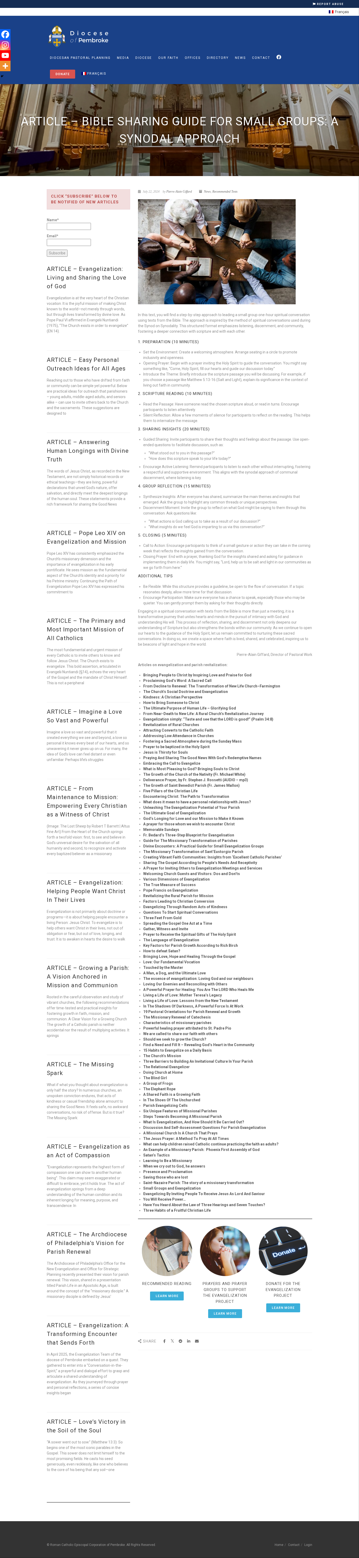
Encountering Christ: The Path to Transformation (186, 796)
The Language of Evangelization (171, 940)
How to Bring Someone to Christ (171, 703)
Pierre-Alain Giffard (179, 191)
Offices (193, 58)
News (240, 58)
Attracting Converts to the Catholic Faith (178, 730)
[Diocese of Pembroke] (79, 36)
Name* (53, 220)
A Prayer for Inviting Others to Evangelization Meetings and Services (202, 868)
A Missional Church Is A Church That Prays (180, 1133)
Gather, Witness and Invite (165, 929)
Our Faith (168, 58)
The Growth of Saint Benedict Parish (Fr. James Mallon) (191, 785)
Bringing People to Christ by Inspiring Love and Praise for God (197, 675)
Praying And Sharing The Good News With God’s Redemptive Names (202, 758)
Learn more (167, 1296)
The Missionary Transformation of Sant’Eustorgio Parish (193, 852)
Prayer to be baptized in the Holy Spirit (176, 747)
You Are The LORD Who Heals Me (225, 990)
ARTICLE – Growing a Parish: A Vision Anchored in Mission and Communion (88, 977)
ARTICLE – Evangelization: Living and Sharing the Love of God (86, 278)
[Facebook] (5, 34)
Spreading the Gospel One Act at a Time (177, 923)
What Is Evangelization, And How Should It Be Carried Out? (193, 1122)
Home (279, 1545)
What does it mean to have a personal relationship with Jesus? (197, 802)
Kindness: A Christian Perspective (172, 697)
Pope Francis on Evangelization (170, 890)
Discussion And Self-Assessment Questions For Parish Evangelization (204, 1127)
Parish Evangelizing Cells (165, 1105)
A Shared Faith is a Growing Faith (171, 1094)
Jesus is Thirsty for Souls (165, 752)
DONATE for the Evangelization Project (283, 1289)
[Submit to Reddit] (180, 1341)
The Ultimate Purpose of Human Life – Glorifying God (189, 708)
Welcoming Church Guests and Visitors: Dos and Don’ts (191, 874)
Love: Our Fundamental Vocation (171, 962)
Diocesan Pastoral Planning (80, 58)
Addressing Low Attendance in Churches (178, 736)
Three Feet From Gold (162, 918)
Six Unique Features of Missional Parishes (180, 1111)
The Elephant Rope (159, 1089)
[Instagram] (5, 45)
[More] (5, 66)
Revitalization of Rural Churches (171, 725)
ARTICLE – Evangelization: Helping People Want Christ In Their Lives (86, 891)
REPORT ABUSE (330, 4)
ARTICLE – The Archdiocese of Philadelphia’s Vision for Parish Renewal (87, 1243)
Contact (261, 58)
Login (308, 1545)
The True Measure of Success (169, 885)
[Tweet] (172, 1341)
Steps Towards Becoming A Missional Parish (182, 1116)
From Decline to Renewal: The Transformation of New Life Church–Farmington (211, 686)
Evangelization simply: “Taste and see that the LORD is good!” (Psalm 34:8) (208, 719)
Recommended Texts (225, 191)
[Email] (197, 1341)
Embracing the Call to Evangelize (171, 763)
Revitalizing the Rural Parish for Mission (178, 896)
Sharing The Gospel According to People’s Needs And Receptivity (200, 863)
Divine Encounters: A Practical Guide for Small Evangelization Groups (203, 846)
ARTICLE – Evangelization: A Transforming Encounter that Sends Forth (88, 1334)
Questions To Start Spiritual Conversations (180, 912)
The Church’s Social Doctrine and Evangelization (185, 692)
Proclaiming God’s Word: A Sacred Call (177, 680)
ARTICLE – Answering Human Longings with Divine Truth (88, 451)
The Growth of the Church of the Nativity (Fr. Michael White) (194, 774)
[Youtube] (5, 55)
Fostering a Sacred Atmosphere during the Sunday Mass (192, 741)
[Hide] (2, 76)
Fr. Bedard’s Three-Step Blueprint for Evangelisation (188, 835)
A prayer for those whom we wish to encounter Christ (189, 824)
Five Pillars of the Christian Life (170, 791)
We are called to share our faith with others (180, 1034)
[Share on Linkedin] (189, 1341)
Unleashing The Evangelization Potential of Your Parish (191, 807)
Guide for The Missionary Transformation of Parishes (190, 841)
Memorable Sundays (161, 829)
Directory (218, 58)
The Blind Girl (155, 1078)
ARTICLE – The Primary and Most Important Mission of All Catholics (86, 629)
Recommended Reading (167, 1283)
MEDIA (123, 58)
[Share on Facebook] (164, 1341)
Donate (62, 74)
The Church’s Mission (162, 1056)
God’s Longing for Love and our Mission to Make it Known (193, 818)
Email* (52, 236)
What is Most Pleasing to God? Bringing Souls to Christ (191, 769)
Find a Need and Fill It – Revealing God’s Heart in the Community (198, 1045)
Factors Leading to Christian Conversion (178, 901)
